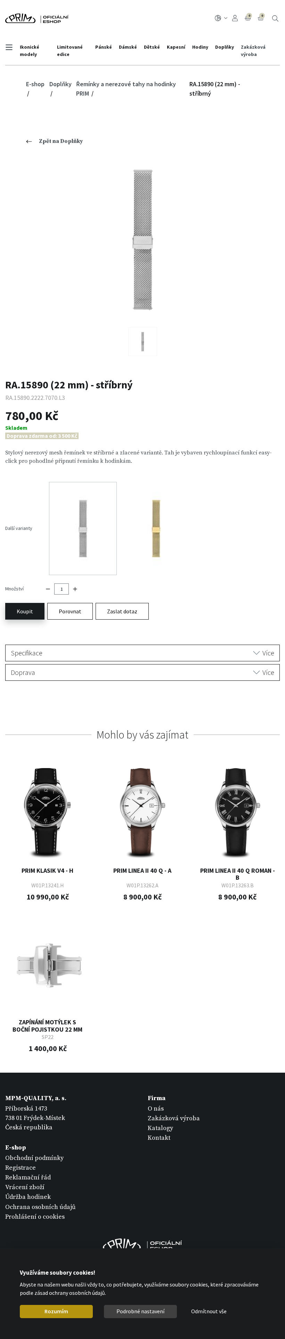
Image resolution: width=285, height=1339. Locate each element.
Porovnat (70, 611)
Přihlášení (236, 18)
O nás (156, 1109)
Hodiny (200, 47)
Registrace (20, 1168)
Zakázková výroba (253, 50)
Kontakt (159, 1138)
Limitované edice (70, 50)
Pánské (103, 47)
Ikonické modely (29, 50)
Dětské (152, 47)
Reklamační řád (28, 1177)
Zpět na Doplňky (61, 141)
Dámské (128, 47)
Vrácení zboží (24, 1187)
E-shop (35, 84)
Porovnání (249, 16)
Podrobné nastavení (140, 1311)
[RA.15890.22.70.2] (143, 341)
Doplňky (224, 47)
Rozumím (56, 1311)
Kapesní (176, 47)
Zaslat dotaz (122, 611)
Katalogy (160, 1128)
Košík (262, 16)
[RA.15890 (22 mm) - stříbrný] (142, 239)
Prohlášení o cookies (35, 1217)
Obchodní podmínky (34, 1158)
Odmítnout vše (209, 1311)
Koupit (25, 611)
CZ (222, 18)
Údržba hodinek (28, 1197)
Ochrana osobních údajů (40, 1207)
